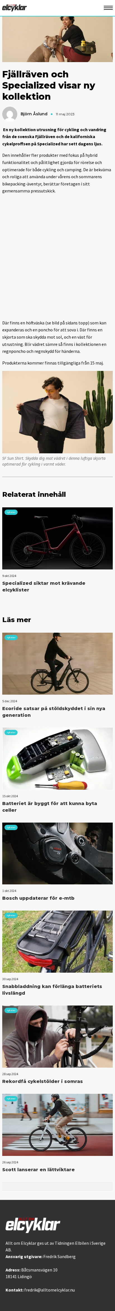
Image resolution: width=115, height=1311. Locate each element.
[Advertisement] (57, 256)
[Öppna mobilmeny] (108, 7)
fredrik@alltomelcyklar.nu (49, 1290)
